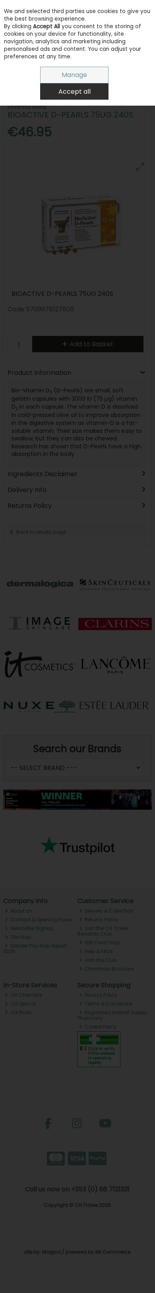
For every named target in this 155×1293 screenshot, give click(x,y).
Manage (74, 74)
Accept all (74, 91)
